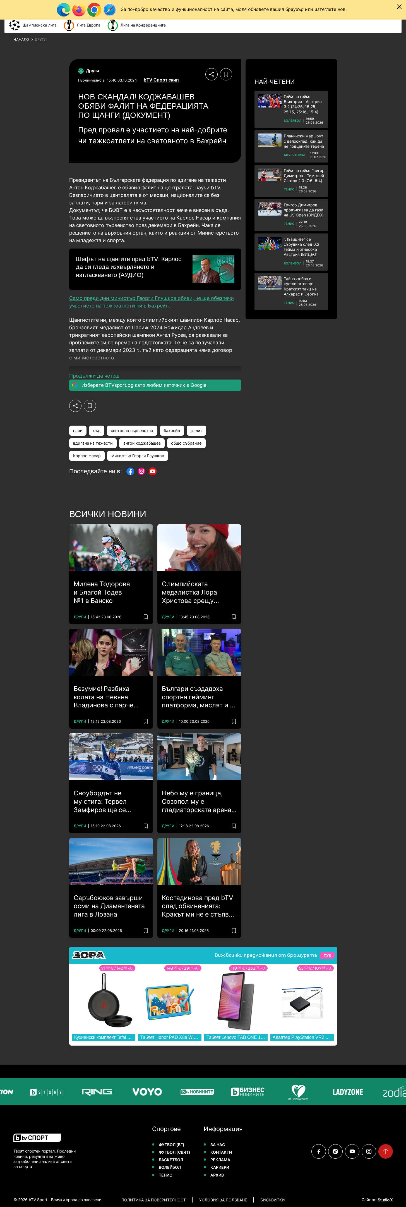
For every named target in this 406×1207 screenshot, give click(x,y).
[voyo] (134, 1092)
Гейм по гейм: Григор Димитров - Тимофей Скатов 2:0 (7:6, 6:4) (304, 175)
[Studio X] (385, 1199)
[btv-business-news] (234, 1092)
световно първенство (132, 430)
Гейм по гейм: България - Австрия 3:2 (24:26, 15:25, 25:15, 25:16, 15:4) (303, 104)
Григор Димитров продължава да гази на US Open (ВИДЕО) (304, 209)
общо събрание (186, 443)
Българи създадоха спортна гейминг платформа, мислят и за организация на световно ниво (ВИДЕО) (199, 697)
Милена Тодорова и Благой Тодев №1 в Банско (102, 592)
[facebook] (318, 1151)
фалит (196, 430)
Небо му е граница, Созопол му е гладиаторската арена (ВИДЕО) (196, 801)
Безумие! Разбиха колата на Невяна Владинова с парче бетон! (103, 697)
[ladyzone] (335, 1092)
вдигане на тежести (93, 443)
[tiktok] (335, 1151)
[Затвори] (399, 6)
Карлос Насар (87, 455)
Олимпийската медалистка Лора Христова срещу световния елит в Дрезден (189, 592)
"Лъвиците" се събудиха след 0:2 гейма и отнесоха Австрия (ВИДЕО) (301, 247)
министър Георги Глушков (137, 455)
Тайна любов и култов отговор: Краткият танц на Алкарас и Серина (301, 286)
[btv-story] (33, 1092)
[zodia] (385, 1092)
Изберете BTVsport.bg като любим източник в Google (143, 385)
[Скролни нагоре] (385, 1151)
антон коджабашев (142, 443)
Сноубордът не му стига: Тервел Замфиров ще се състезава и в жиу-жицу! (104, 801)
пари (78, 430)
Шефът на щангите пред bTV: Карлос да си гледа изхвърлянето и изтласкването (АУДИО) (128, 267)
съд (96, 430)
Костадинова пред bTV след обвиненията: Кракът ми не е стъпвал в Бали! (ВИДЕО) (199, 906)
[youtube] (352, 1151)
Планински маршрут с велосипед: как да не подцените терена (304, 140)
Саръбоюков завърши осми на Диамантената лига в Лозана (109, 906)
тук (327, 955)
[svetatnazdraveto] (284, 1092)
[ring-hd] (83, 1092)
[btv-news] (184, 1092)
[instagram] (369, 1151)
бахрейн (172, 430)
